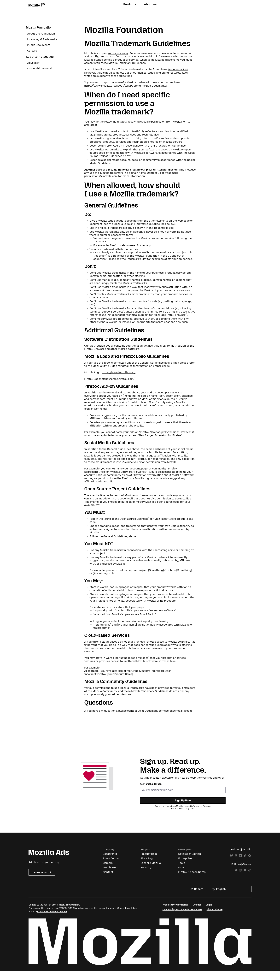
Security (145, 867)
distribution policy (101, 345)
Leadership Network (40, 68)
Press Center (111, 858)
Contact (108, 872)
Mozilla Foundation (39, 27)
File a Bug (146, 858)
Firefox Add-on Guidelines (169, 145)
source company (118, 53)
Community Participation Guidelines (182, 909)
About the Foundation (41, 33)
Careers (32, 50)
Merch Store (110, 867)
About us (150, 4)
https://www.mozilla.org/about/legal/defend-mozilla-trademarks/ (125, 85)
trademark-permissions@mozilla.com (168, 710)
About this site (214, 909)
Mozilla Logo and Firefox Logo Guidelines (140, 223)
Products (129, 4)
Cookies (197, 904)
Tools (181, 862)
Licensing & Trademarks (42, 39)
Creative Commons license (52, 911)
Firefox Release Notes (192, 872)
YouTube (245, 870)
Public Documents (38, 45)
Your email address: (151, 784)
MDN (181, 867)
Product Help (148, 853)
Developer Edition (189, 853)
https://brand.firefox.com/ (117, 378)
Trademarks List (178, 69)
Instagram (236, 856)
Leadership (110, 853)
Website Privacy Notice (175, 904)
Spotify (249, 856)
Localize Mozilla (150, 862)
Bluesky (231, 856)
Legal (209, 904)
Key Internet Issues (40, 57)
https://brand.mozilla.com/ (118, 372)
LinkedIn (240, 856)
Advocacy (33, 62)
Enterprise (185, 858)
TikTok (245, 856)
